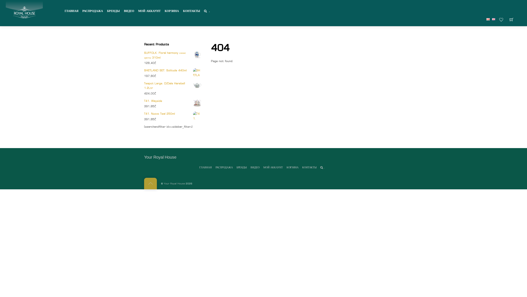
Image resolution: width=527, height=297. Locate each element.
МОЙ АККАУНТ (149, 11)
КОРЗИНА (172, 11)
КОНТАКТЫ (191, 11)
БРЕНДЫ (113, 11)
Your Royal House (174, 183)
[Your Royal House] (24, 12)
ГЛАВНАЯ (71, 11)
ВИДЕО (129, 11)
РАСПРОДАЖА (92, 11)
